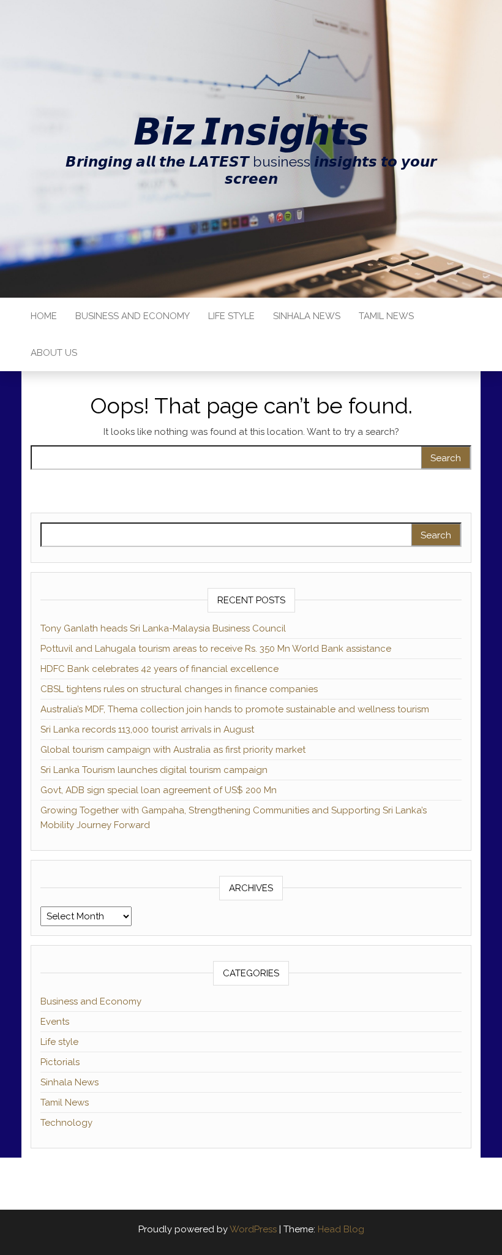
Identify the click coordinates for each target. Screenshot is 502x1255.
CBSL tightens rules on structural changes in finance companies (179, 689)
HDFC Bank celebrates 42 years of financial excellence (159, 668)
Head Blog (341, 1229)
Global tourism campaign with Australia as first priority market (172, 749)
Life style (231, 316)
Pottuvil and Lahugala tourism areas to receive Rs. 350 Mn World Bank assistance (215, 648)
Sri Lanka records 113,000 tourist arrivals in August (147, 729)
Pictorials (60, 1062)
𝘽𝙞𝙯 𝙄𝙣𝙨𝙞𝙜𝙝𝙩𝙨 (251, 131)
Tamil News (386, 316)
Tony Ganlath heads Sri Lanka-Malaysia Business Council (163, 628)
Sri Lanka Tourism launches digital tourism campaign (154, 769)
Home (44, 316)
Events (54, 1021)
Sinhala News (306, 316)
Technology (66, 1122)
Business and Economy (132, 316)
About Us (54, 352)
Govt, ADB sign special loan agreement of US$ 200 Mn (158, 790)
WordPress (253, 1229)
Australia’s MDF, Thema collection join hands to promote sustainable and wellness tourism (234, 709)
